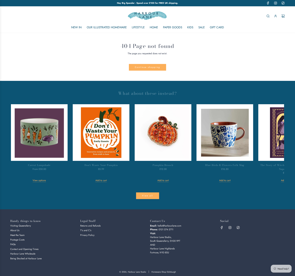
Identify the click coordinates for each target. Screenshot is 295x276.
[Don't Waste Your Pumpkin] (101, 132)
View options (39, 180)
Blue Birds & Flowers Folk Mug (224, 165)
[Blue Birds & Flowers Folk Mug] (224, 132)
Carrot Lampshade (39, 165)
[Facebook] (268, 3)
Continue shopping (147, 67)
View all (147, 195)
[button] (17, 143)
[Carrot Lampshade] (39, 132)
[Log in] (275, 16)
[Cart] (283, 16)
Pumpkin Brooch (163, 165)
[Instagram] (275, 3)
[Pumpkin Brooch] (163, 132)
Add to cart (101, 180)
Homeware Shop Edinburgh (163, 271)
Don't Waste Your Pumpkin (101, 165)
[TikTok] (283, 3)
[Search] (268, 16)
